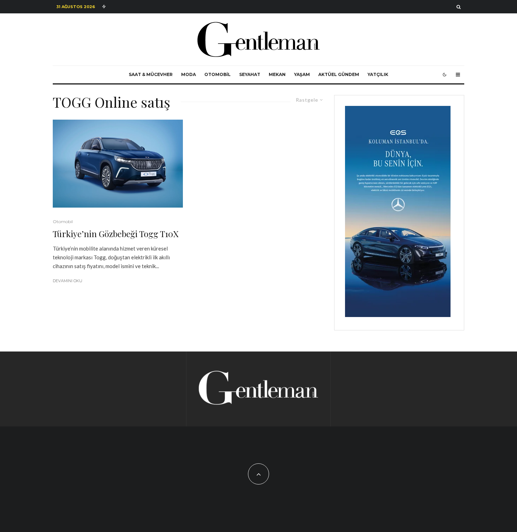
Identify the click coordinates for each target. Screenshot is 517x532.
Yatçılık (378, 74)
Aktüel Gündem (338, 74)
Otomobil (217, 74)
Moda (188, 74)
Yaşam (302, 74)
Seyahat (249, 74)
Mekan (277, 74)
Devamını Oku (67, 280)
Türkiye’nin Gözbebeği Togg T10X (115, 234)
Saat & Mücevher (151, 74)
